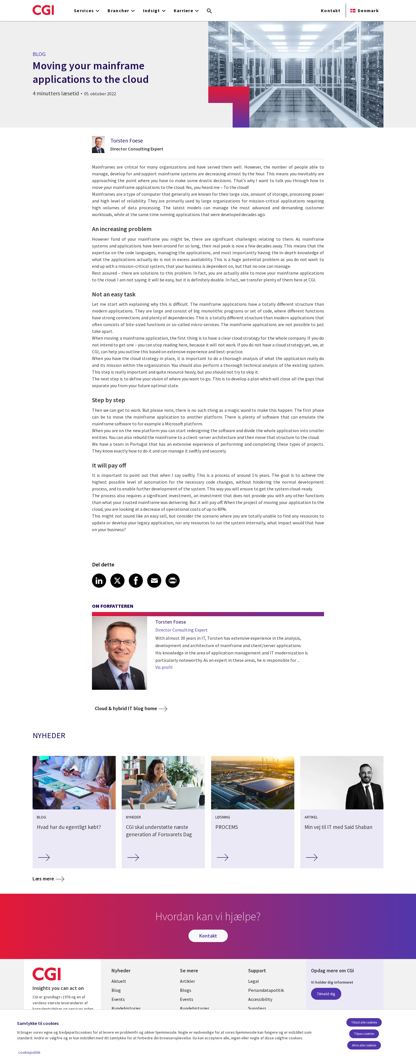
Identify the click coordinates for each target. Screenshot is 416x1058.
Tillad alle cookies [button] (364, 1022)
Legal (253, 981)
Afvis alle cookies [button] (364, 1045)
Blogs (185, 990)
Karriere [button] (183, 10)
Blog (116, 990)
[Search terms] (209, 11)
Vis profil (164, 667)
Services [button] (84, 10)
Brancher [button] (118, 10)
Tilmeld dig (326, 993)
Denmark (368, 10)
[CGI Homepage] (43, 10)
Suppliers (257, 1008)
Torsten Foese (126, 140)
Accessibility (260, 999)
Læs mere (43, 878)
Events (118, 999)
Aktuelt (118, 981)
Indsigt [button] (151, 10)
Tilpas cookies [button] (364, 1033)
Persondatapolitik (266, 990)
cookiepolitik (29, 1052)
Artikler (187, 981)
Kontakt (330, 10)
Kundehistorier (126, 1008)
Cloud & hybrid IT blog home (126, 708)
